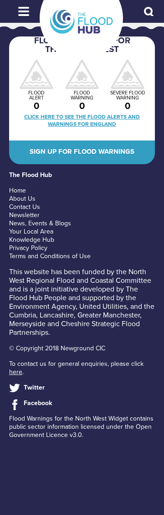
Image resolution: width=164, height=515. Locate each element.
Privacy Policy (28, 248)
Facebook (38, 403)
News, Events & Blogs (40, 223)
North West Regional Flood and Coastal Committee (80, 276)
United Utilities (103, 306)
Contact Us (24, 207)
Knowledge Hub (31, 240)
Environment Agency (42, 306)
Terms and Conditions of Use (50, 256)
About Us (22, 199)
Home (17, 190)
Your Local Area (31, 231)
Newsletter (24, 215)
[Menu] (23, 11)
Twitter (34, 387)
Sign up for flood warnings (82, 151)
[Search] (149, 12)
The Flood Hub (81, 21)
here (15, 372)
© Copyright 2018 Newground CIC (57, 348)
